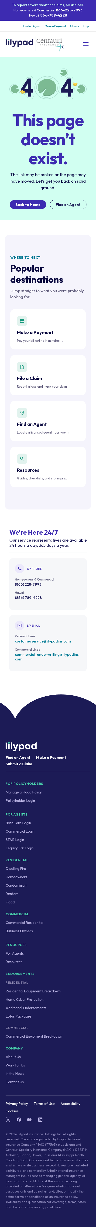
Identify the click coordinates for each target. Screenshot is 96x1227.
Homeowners (16, 877)
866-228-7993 (69, 10)
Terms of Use (44, 1103)
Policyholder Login (20, 800)
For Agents (15, 953)
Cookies (12, 1111)
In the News (15, 1073)
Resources (14, 961)
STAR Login (15, 839)
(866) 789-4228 (28, 597)
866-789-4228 (53, 15)
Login (86, 26)
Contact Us (15, 1082)
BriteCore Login (18, 822)
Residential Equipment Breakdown (33, 991)
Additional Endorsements (26, 1007)
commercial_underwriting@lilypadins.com (47, 656)
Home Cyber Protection (25, 999)
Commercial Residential (24, 922)
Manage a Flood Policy (24, 792)
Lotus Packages (18, 1016)
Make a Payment (55, 26)
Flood (10, 902)
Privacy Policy (17, 1103)
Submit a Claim (19, 764)
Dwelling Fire (16, 868)
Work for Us (15, 1065)
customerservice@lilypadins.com (43, 641)
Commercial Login (20, 831)
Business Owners (19, 931)
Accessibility (70, 1103)
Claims (74, 26)
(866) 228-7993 (28, 584)
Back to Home (28, 204)
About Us (13, 1056)
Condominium (16, 885)
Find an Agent (32, 26)
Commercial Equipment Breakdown (34, 1036)
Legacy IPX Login (20, 848)
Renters (12, 893)
